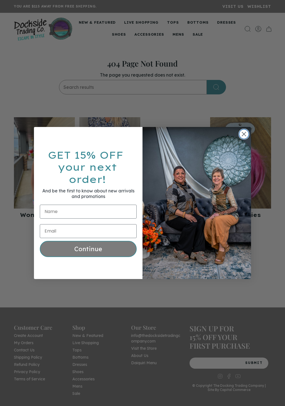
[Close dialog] (244, 134)
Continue (88, 249)
